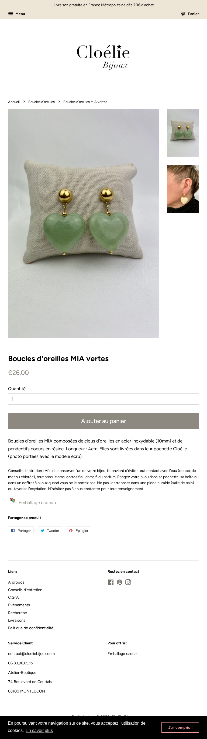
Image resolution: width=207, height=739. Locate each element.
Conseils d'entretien (25, 589)
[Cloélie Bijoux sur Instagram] (128, 583)
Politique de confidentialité (30, 627)
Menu (20, 14)
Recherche (17, 612)
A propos (16, 582)
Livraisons (16, 620)
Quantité (17, 388)
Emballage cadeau (123, 653)
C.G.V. (13, 597)
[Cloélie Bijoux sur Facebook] (111, 583)
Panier (193, 14)
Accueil (14, 102)
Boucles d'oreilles (41, 102)
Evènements (19, 604)
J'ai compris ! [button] (180, 727)
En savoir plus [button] (39, 730)
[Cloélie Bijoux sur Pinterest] (119, 583)
